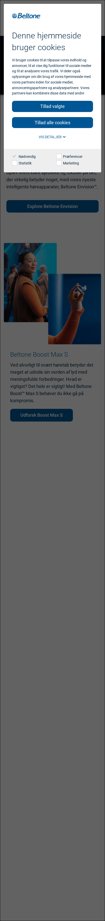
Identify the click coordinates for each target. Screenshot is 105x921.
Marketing (70, 163)
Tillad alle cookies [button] (52, 122)
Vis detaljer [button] (50, 137)
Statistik (25, 163)
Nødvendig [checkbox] (27, 157)
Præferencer (72, 157)
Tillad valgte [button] (52, 106)
